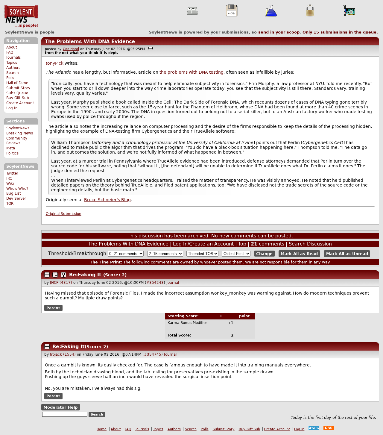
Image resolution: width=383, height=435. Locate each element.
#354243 (155, 283)
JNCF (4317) (61, 283)
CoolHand (71, 49)
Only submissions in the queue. (340, 32)
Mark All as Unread (347, 253)
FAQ (9, 52)
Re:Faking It (85, 275)
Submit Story (18, 88)
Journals (13, 57)
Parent (53, 308)
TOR (9, 203)
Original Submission (63, 214)
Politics (12, 153)
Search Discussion (310, 244)
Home (102, 429)
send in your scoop (279, 32)
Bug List (13, 193)
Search (12, 73)
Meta (10, 148)
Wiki (10, 183)
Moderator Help (60, 407)
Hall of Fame (17, 83)
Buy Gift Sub (17, 98)
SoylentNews (21, 16)
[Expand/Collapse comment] (47, 275)
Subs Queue (17, 93)
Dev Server (16, 198)
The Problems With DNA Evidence (90, 41)
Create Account (20, 103)
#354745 (152, 354)
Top (242, 244)
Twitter (12, 173)
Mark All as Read (299, 253)
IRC (9, 178)
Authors (13, 68)
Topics (11, 62)
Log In (12, 108)
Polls (10, 78)
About (11, 47)
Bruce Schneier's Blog (107, 199)
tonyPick (54, 63)
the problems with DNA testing (191, 72)
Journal (172, 283)
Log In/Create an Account (203, 244)
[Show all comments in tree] (63, 275)
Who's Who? (17, 189)
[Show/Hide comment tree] (55, 275)
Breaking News (19, 133)
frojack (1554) (63, 354)
